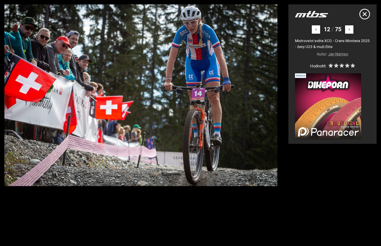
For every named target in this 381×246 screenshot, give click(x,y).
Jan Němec (338, 54)
